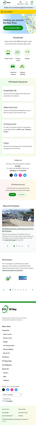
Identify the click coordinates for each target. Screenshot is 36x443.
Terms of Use (5, 409)
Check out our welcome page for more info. (18, 7)
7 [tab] (26, 290)
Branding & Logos (23, 412)
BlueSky (18, 166)
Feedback (6, 380)
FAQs (4, 376)
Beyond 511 (6, 353)
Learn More (21, 194)
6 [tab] (23, 290)
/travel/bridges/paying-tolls (11, 87)
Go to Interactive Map (12, 28)
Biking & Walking (8, 349)
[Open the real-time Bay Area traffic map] (28, 24)
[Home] (7, 2)
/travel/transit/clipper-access (12, 103)
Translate (9, 401)
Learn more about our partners (12, 270)
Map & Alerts (20, 4)
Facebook (23, 170)
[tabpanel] (18, 226)
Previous (7, 246)
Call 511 (12, 194)
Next (28, 246)
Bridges (5, 341)
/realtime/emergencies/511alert (12, 139)
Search (26, 4)
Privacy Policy (22, 409)
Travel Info (5, 330)
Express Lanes (7, 338)
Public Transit (7, 334)
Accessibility (5, 412)
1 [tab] (14, 246)
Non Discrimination (7, 415)
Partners (5, 372)
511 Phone (5, 357)
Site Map (20, 415)
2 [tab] (17, 246)
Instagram (13, 170)
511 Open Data (7, 361)
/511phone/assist (8, 120)
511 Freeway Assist (9, 345)
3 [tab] (19, 246)
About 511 (5, 369)
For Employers (7, 365)
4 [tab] (22, 246)
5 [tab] (21, 290)
